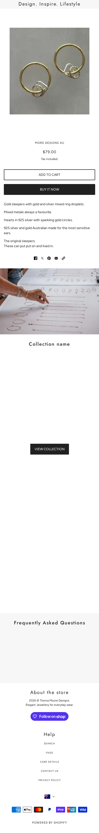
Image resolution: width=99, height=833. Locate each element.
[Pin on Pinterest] (49, 258)
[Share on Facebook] (35, 258)
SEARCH (49, 743)
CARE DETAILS (49, 761)
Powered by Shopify (49, 822)
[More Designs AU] (49, 16)
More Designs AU (49, 143)
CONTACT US (49, 771)
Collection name (49, 344)
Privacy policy (49, 780)
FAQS (49, 752)
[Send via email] (56, 258)
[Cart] (92, 16)
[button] (63, 258)
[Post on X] (42, 258)
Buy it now (49, 189)
